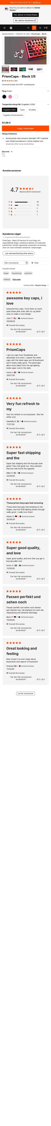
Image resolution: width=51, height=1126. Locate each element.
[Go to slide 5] (39, 69)
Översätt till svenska (17, 325)
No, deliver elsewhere (24, 20)
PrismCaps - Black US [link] (40, 34)
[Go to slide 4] (31, 69)
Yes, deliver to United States (25, 15)
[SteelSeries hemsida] (11, 27)
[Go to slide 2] (14, 69)
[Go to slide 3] (22, 69)
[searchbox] (13, 263)
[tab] (28, 28)
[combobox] (36, 285)
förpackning (16, 273)
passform (28, 273)
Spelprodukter (8, 34)
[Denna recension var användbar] (38, 331)
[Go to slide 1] (5, 69)
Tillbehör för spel (22, 34)
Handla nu (37, 2)
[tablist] (28, 28)
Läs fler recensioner (25, 693)
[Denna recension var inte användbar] (42, 331)
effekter (7, 279)
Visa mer (16, 279)
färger (6, 273)
